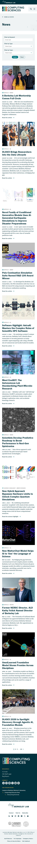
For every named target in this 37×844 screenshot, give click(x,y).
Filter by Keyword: (9, 37)
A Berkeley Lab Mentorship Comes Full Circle (16, 97)
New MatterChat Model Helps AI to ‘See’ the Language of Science (18, 553)
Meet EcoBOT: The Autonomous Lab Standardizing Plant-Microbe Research (17, 384)
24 (21, 749)
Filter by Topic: (8, 50)
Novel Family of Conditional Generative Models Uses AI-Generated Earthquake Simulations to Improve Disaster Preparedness (16, 218)
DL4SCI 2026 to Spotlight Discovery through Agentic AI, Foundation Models (17, 722)
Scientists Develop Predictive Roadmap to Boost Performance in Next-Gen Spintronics (17, 442)
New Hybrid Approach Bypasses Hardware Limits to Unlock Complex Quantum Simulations (17, 495)
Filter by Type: (8, 43)
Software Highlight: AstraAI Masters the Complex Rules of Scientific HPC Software (18, 328)
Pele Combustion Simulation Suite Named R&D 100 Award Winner (17, 275)
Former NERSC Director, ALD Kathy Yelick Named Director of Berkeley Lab (17, 610)
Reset (22, 57)
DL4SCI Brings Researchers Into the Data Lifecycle (16, 153)
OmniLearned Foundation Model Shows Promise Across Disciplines (17, 665)
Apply (15, 57)
